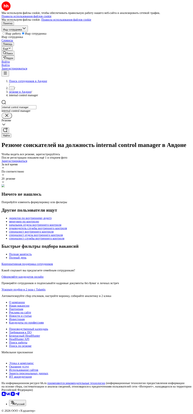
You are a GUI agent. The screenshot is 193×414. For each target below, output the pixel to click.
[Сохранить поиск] (5, 130)
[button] (6, 61)
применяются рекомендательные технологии (76, 383)
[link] (8, 53)
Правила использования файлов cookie (66, 19)
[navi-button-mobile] (5, 73)
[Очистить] (7, 116)
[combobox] (19, 107)
